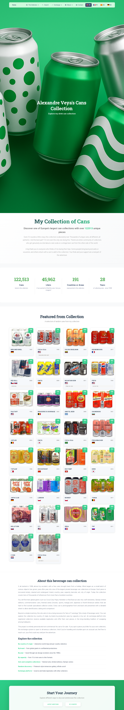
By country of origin (25, 644)
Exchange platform (25, 671)
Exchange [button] (56, 5)
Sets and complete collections (29, 662)
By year (21, 653)
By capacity (22, 657)
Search (45, 5)
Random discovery (25, 666)
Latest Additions (53, 704)
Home (14, 5)
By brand (21, 648)
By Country (73, 704)
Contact (79, 5)
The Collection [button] (31, 5)
